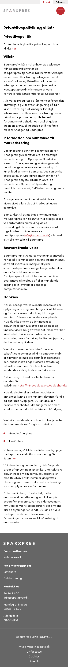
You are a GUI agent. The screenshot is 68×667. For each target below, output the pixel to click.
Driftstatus (34, 651)
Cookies (34, 656)
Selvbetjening (12, 578)
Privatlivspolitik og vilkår (34, 647)
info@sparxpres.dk (36, 235)
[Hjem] (16, 10)
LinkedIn (34, 661)
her (14, 48)
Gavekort (9, 572)
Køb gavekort (12, 557)
